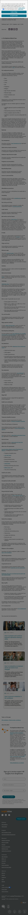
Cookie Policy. (20, 9)
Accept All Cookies (14, 15)
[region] (14, 9)
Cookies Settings (14, 12)
